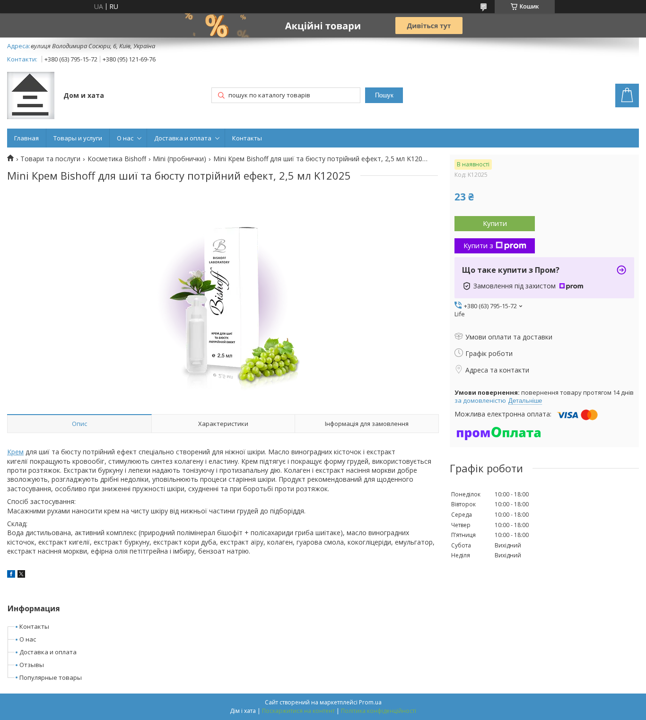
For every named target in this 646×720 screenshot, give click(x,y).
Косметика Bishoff (116, 159)
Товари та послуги (50, 159)
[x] (21, 575)
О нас (125, 138)
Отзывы (31, 664)
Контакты (247, 138)
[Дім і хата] (30, 96)
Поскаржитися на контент (298, 711)
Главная (26, 138)
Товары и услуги (77, 138)
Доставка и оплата (182, 138)
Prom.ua (370, 702)
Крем (15, 451)
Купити (495, 223)
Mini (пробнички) (179, 159)
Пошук (384, 95)
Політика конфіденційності (378, 711)
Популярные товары (50, 677)
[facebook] (11, 575)
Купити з (478, 245)
